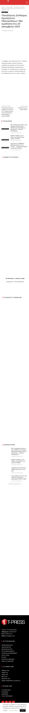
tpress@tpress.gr (10, 636)
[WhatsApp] (18, 34)
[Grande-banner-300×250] (15, 550)
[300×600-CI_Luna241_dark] (15, 329)
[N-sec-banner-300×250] (15, 572)
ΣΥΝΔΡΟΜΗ (9, 281)
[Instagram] (6, 702)
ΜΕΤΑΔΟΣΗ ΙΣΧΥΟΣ (7, 649)
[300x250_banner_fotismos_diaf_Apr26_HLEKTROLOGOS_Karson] (14, 422)
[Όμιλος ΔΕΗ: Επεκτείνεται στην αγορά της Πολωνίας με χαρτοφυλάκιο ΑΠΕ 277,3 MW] (6, 477)
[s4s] (15, 533)
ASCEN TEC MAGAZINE (8, 659)
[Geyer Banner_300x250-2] (15, 510)
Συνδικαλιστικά (9, 7)
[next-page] (5, 153)
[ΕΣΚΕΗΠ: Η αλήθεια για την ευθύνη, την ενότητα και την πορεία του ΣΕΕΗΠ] (5, 137)
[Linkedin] (10, 702)
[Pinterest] (15, 34)
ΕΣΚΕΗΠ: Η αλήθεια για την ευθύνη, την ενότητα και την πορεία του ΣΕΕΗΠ (17, 137)
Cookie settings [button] (13, 710)
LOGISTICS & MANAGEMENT (9, 653)
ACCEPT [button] (23, 710)
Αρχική (3, 7)
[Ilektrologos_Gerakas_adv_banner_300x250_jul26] (15, 381)
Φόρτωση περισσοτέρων (14, 483)
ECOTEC (4, 657)
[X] (11, 34)
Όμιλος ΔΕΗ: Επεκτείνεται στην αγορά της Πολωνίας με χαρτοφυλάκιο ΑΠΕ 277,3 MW (19, 477)
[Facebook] (8, 34)
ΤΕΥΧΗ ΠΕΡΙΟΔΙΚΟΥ (19, 281)
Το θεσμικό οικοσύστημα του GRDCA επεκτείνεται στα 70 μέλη (18, 469)
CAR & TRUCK (5, 655)
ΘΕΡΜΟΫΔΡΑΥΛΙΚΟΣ (7, 645)
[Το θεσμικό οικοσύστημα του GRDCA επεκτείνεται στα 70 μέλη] (6, 469)
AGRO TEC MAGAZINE (8, 661)
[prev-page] (2, 153)
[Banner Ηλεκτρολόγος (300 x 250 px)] (15, 488)
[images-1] (15, 404)
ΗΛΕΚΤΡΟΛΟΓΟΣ (6, 647)
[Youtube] (13, 702)
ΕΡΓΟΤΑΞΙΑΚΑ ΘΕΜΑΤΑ (8, 651)
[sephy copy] (15, 594)
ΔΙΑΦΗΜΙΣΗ (5, 694)
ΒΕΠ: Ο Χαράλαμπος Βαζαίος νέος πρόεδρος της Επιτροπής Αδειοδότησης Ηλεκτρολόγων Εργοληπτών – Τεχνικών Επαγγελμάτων (19, 127)
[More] (22, 34)
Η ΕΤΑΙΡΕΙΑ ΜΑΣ (6, 690)
